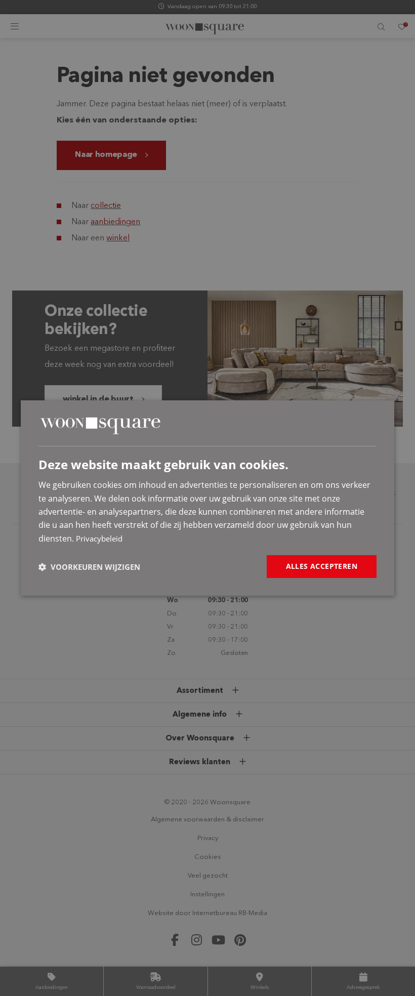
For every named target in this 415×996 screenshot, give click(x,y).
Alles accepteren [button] (321, 566)
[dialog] (207, 498)
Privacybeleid (99, 538)
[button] (89, 566)
